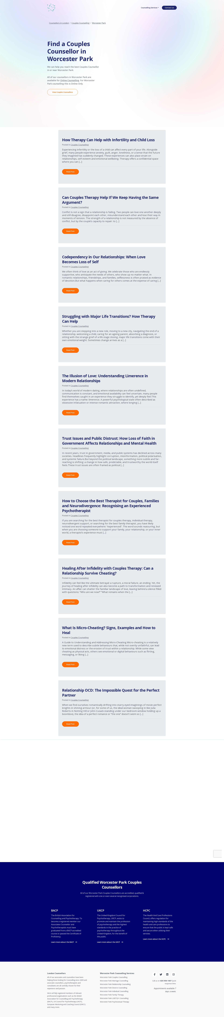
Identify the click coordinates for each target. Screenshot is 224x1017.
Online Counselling (69, 80)
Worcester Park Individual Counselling (114, 991)
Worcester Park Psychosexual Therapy (114, 1002)
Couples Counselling (80, 23)
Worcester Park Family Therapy (112, 995)
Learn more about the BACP (62, 942)
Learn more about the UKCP (108, 942)
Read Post (70, 172)
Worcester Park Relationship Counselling (115, 984)
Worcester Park (99, 23)
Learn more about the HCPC (154, 939)
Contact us (169, 8)
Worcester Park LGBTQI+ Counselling (114, 998)
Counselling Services (149, 8)
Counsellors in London (59, 23)
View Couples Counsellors (62, 92)
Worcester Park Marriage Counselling (114, 981)
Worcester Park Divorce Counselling (113, 988)
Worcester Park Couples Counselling (113, 977)
